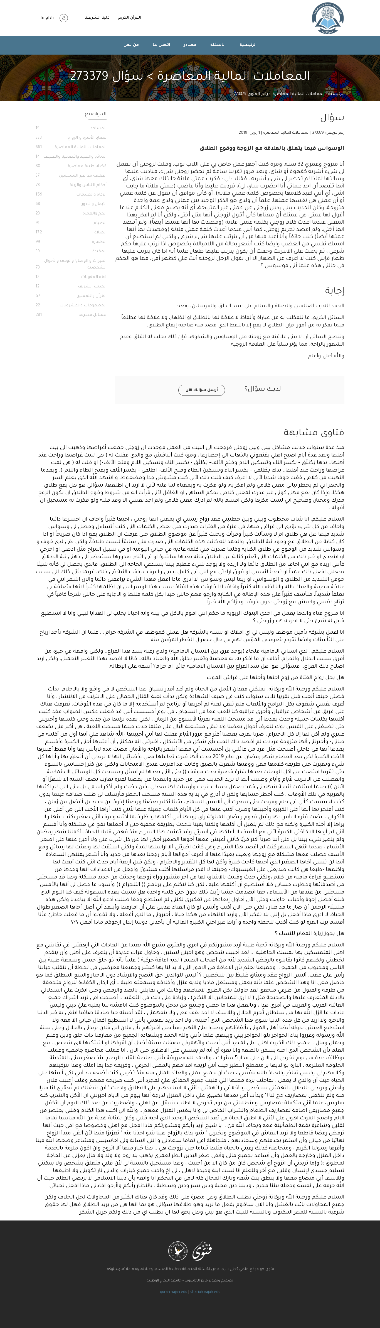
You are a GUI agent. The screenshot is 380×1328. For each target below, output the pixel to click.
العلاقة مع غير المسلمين (71, 176)
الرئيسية (248, 45)
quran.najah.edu (173, 1292)
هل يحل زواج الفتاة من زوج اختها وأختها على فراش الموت (275, 678)
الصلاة (71, 233)
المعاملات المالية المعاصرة (299, 94)
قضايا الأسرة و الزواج (71, 138)
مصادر (190, 45)
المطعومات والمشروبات (71, 306)
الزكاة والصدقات (71, 195)
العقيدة (71, 252)
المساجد (71, 128)
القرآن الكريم (129, 18)
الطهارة (71, 242)
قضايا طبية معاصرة (71, 166)
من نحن (131, 45)
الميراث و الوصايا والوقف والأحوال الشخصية (71, 264)
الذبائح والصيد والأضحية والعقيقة (71, 157)
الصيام (71, 223)
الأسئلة (218, 45)
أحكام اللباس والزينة (71, 185)
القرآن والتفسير (71, 296)
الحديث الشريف (71, 287)
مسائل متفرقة (71, 315)
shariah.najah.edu (205, 1292)
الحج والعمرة (71, 214)
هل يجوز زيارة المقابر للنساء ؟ (309, 934)
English (47, 18)
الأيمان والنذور (71, 204)
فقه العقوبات (71, 277)
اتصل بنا (161, 45)
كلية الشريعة (97, 18)
